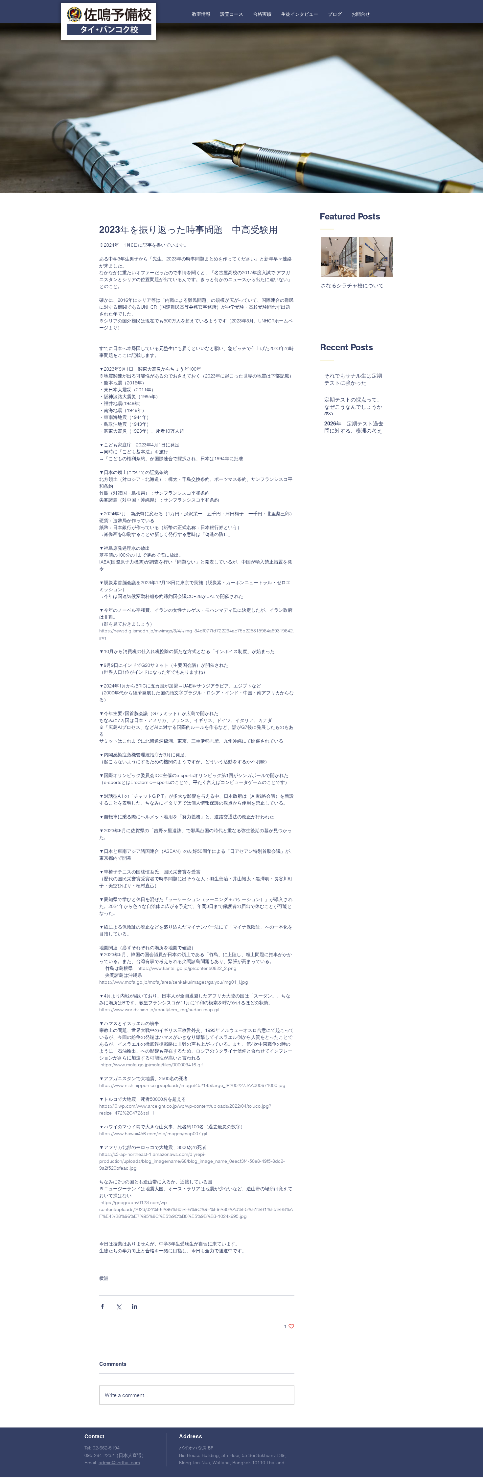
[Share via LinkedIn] (134, 1306)
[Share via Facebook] (102, 1306)
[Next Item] (382, 257)
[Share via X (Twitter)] (118, 1306)
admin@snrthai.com (119, 1463)
